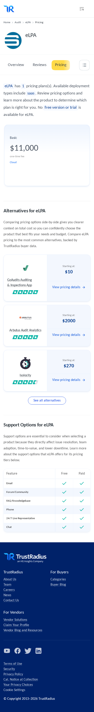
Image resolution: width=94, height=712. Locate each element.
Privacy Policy (13, 674)
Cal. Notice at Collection (20, 679)
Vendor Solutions (15, 620)
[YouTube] (6, 650)
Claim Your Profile (16, 625)
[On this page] (84, 65)
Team (7, 584)
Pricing (60, 65)
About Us (9, 579)
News (7, 595)
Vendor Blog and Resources (22, 630)
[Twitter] (27, 650)
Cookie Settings (14, 690)
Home (6, 22)
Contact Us (11, 600)
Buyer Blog (58, 584)
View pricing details (66, 287)
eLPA (28, 22)
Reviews (39, 65)
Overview (16, 65)
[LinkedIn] (38, 650)
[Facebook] (17, 650)
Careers (9, 590)
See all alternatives (47, 400)
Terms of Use (12, 664)
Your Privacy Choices (18, 685)
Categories (58, 579)
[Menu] (82, 8)
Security (9, 669)
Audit (18, 22)
